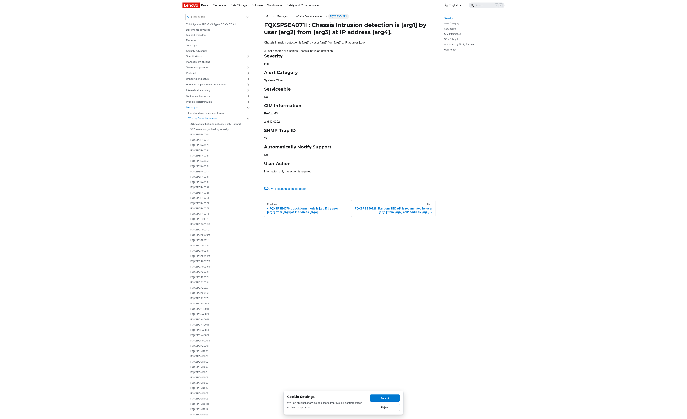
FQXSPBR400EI (199, 208)
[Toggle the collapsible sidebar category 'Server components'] (248, 67)
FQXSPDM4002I (199, 361)
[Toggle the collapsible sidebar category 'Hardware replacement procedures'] (248, 85)
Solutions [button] (273, 5)
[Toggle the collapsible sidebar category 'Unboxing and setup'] (248, 79)
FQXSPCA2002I (199, 271)
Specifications (194, 56)
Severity (448, 18)
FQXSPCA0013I (199, 250)
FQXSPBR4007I (199, 171)
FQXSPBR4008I (199, 176)
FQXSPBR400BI (199, 192)
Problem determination (199, 101)
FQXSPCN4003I (199, 319)
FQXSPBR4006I (199, 166)
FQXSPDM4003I (199, 366)
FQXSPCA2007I (199, 277)
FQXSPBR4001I (199, 139)
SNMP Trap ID (451, 39)
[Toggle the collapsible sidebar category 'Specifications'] (248, 56)
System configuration (198, 96)
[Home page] (267, 16)
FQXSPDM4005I (199, 377)
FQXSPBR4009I (199, 182)
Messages (192, 107)
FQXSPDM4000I (199, 351)
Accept (385, 398)
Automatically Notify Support (459, 44)
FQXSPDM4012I (199, 409)
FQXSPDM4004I (199, 372)
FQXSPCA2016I (199, 293)
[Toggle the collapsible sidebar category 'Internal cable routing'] (248, 90)
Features (191, 40)
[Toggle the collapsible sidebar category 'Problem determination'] (248, 102)
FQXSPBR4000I (199, 134)
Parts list (191, 73)
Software (257, 5)
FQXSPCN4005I (199, 330)
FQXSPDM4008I (199, 393)
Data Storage (238, 5)
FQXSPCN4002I (199, 314)
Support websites (196, 34)
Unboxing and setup (197, 78)
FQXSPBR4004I (199, 155)
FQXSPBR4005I (199, 161)
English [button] (454, 5)
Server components (197, 67)
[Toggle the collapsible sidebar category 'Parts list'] (248, 73)
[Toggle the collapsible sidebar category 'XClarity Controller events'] (248, 118)
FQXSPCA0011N (199, 240)
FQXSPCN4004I (199, 324)
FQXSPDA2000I (199, 345)
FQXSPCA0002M (200, 224)
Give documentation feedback (287, 188)
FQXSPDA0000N (200, 340)
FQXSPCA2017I (199, 298)
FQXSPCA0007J (199, 229)
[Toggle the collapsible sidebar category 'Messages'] (248, 107)
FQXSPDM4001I (199, 356)
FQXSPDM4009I (199, 398)
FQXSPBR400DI (199, 203)
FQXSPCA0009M (200, 234)
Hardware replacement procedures (206, 84)
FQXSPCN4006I (199, 335)
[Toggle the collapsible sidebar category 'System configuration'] (248, 96)
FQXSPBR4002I (199, 145)
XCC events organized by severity (209, 129)
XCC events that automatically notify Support (215, 123)
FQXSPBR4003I (199, 150)
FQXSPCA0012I (199, 245)
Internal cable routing (198, 90)
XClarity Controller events (202, 118)
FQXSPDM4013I (199, 414)
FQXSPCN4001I (199, 308)
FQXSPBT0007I (199, 219)
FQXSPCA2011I (199, 287)
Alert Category (451, 23)
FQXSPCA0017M (200, 261)
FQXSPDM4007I (199, 388)
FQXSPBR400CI (199, 197)
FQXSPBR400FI (199, 213)
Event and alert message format (206, 113)
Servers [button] (218, 5)
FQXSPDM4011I (199, 404)
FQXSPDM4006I (199, 382)
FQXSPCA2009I (199, 282)
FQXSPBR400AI (199, 187)
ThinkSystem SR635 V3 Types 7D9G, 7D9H (211, 24)
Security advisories (196, 50)
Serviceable (450, 28)
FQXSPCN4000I (199, 303)
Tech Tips (191, 45)
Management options (198, 61)
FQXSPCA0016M (200, 256)
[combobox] (191, 17)
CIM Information (452, 34)
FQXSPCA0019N (200, 266)
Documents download (198, 29)
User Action (450, 49)
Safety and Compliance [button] (301, 5)
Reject (385, 407)
